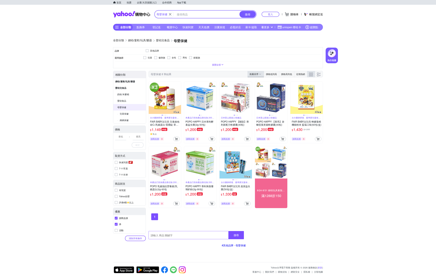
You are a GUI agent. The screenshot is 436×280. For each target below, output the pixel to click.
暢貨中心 (172, 27)
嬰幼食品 (121, 100)
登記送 (156, 27)
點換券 (141, 27)
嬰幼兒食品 (120, 87)
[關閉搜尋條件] (170, 14)
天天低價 (203, 27)
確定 (137, 145)
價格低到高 (271, 74)
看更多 (265, 27)
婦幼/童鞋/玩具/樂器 (125, 81)
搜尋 (236, 235)
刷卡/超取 (251, 27)
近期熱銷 (300, 74)
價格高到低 (286, 74)
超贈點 (314, 27)
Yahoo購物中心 (131, 14)
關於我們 (269, 271)
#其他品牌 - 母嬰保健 (234, 245)
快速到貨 (188, 27)
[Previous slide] (151, 98)
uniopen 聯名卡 (291, 27)
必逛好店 (235, 27)
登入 (270, 14)
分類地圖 (318, 271)
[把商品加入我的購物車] (176, 139)
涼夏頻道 (219, 27)
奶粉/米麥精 (123, 94)
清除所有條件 (135, 238)
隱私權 (306, 271)
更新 (320, 267)
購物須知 (282, 271)
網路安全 (295, 271)
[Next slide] (179, 98)
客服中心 (256, 271)
